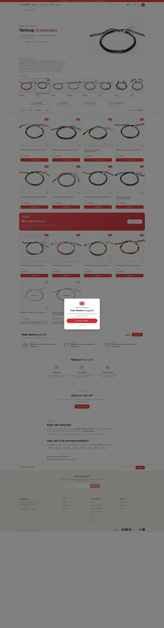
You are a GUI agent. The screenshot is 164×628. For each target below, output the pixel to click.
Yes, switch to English (82, 321)
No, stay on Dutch (82, 325)
